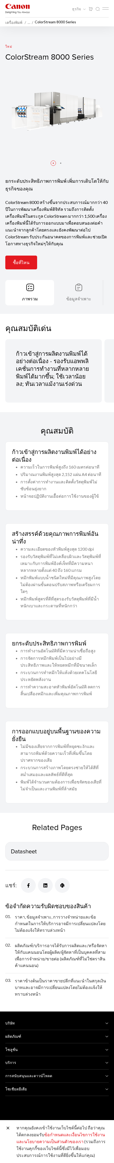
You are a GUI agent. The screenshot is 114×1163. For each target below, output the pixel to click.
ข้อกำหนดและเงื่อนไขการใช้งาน (74, 1134)
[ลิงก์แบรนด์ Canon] (17, 9)
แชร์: (11, 885)
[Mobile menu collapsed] (105, 8)
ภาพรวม (30, 298)
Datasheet (24, 851)
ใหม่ (8, 46)
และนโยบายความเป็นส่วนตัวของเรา (50, 1141)
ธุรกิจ (77, 9)
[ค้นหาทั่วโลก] (97, 9)
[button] (53, 163)
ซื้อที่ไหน (21, 262)
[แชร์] (28, 885)
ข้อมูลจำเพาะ (78, 298)
